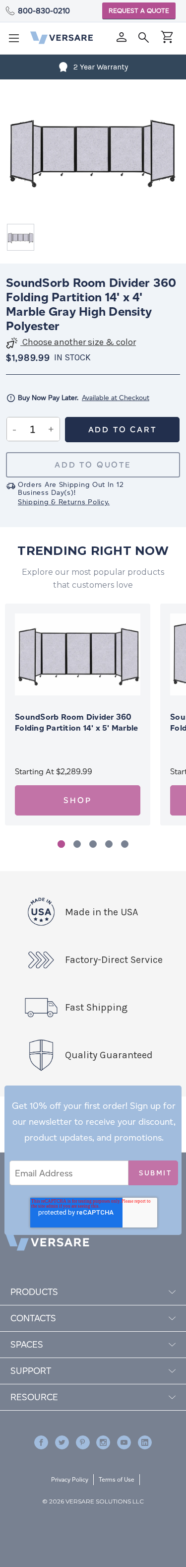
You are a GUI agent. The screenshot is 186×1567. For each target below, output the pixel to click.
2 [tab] (77, 844)
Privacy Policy (69, 1479)
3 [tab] (93, 844)
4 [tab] (109, 844)
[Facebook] (41, 1442)
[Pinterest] (83, 1442)
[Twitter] (62, 1442)
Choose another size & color (78, 342)
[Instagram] (103, 1442)
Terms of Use (116, 1479)
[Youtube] (124, 1442)
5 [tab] (124, 844)
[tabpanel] (77, 714)
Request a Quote (139, 10)
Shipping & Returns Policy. (64, 502)
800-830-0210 (44, 10)
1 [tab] (61, 844)
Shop (77, 800)
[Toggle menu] (17, 41)
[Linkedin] (145, 1442)
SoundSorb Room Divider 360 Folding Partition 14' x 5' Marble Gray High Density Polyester (76, 728)
